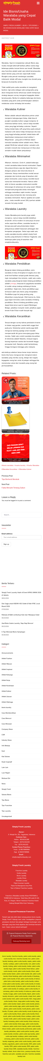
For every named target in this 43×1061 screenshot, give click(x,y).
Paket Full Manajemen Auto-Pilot (21, 886)
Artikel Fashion (7, 658)
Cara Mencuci (6, 718)
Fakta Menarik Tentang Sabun (13, 488)
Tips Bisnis (5, 800)
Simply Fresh (6, 789)
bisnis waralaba (8, 465)
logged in (14, 500)
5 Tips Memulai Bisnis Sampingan (13, 632)
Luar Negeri (6, 773)
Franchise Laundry (21, 870)
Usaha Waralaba (33, 465)
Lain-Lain (5, 767)
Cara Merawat (7, 724)
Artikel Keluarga (7, 675)
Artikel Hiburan (7, 664)
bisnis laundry (6, 707)
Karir (3, 751)
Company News (7, 729)
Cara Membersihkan (9, 713)
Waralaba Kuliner (25, 469)
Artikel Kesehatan (8, 686)
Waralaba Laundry (16, 208)
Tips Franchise (7, 805)
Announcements (7, 653)
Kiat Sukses (6, 756)
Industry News (7, 740)
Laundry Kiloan (21, 878)
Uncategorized (7, 816)
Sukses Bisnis (6, 794)
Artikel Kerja (6, 680)
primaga (13, 283)
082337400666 (24, 852)
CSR (3, 735)
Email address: (7, 534)
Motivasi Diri (6, 778)
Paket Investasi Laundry (21, 883)
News (4, 784)
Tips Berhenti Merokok (10, 479)
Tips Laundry (6, 811)
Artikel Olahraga (7, 702)
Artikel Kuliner (6, 691)
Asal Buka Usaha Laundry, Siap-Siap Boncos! (17, 623)
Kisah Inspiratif (7, 762)
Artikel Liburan (7, 696)
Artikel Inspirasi (7, 669)
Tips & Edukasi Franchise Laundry (21, 888)
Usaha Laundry (21, 873)
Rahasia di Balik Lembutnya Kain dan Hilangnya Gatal (20, 615)
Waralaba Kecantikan (10, 469)
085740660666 (25, 849)
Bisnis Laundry (21, 876)
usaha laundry (20, 465)
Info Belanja (6, 745)
